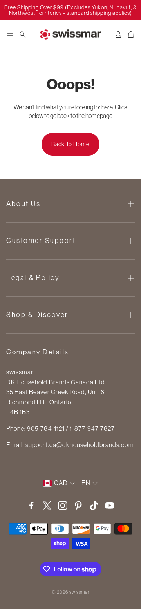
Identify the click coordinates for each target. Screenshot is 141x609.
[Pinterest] (78, 505)
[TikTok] (94, 505)
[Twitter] (47, 505)
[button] (10, 34)
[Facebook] (31, 505)
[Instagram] (62, 505)
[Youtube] (109, 505)
